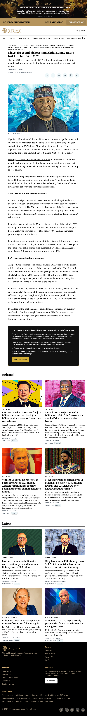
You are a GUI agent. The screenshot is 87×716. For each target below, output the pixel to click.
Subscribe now (76, 22)
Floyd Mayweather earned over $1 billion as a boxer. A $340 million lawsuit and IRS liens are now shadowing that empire (64, 484)
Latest (12, 38)
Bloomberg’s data (16, 224)
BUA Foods (56, 264)
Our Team (48, 660)
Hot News (12, 46)
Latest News (23, 46)
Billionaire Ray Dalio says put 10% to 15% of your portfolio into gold (21, 622)
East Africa (59, 38)
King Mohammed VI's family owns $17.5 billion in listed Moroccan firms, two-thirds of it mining (64, 564)
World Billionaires (9, 617)
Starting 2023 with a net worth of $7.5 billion (29, 159)
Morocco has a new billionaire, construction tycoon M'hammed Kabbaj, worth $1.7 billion (20, 564)
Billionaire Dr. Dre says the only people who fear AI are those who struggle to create (64, 623)
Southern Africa (74, 38)
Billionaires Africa (27, 47)
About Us (48, 651)
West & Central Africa (42, 38)
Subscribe (51, 681)
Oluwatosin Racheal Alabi (56, 581)
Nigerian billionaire (53, 47)
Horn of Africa (7, 674)
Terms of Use (49, 657)
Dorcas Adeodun (9, 438)
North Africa (24, 38)
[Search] (77, 31)
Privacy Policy (50, 654)
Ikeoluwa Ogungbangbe (11, 637)
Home (4, 38)
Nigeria (40, 47)
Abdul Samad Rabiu (57, 46)
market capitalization (61, 295)
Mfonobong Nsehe (15, 70)
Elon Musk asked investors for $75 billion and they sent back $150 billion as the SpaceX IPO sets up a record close (21, 417)
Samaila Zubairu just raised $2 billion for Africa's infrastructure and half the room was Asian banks (64, 417)
